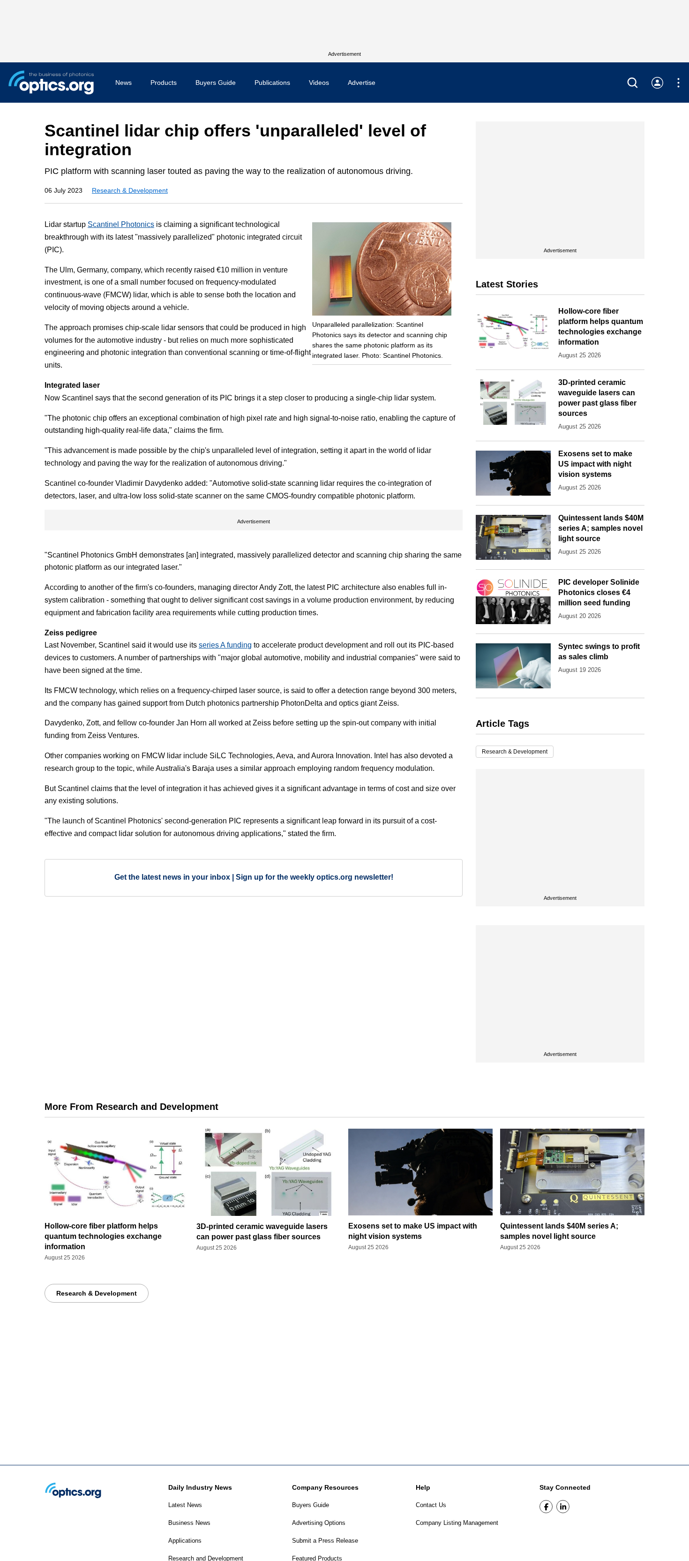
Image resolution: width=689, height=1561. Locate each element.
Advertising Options (318, 1522)
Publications (272, 82)
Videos (319, 82)
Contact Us (431, 1504)
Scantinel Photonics (121, 224)
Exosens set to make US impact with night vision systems (595, 464)
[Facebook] (546, 1506)
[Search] (632, 83)
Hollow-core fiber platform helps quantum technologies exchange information (103, 1236)
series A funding (225, 645)
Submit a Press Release (325, 1540)
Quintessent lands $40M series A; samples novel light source (601, 528)
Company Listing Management (457, 1522)
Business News (189, 1522)
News (123, 82)
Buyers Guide (215, 82)
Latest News (185, 1504)
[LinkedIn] (562, 1506)
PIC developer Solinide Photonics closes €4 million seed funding (598, 592)
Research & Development (130, 190)
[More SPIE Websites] (678, 83)
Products (163, 82)
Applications (185, 1540)
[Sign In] (657, 83)
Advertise (361, 82)
